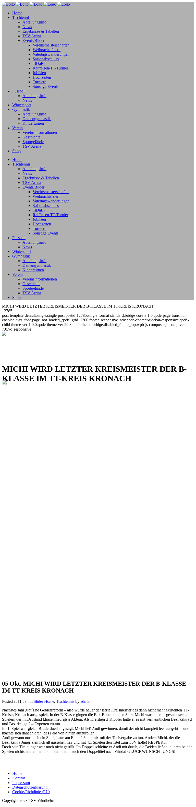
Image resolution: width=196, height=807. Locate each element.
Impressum (21, 782)
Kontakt (18, 778)
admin (85, 701)
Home (17, 773)
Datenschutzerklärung (29, 787)
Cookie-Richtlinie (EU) (31, 792)
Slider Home (44, 701)
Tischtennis (65, 701)
